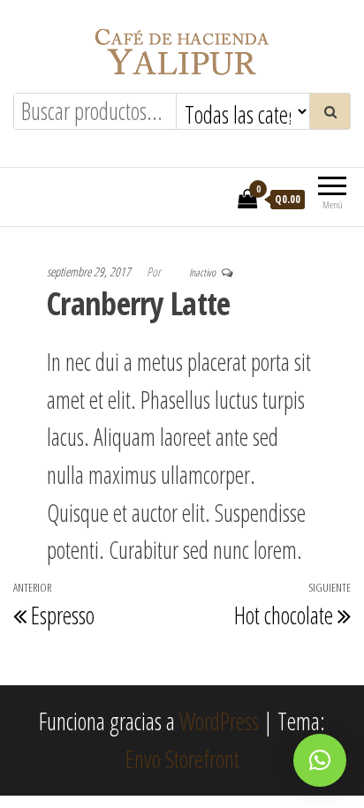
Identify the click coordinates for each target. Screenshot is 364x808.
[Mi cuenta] (219, 198)
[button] (319, 760)
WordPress (219, 721)
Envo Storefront (182, 759)
